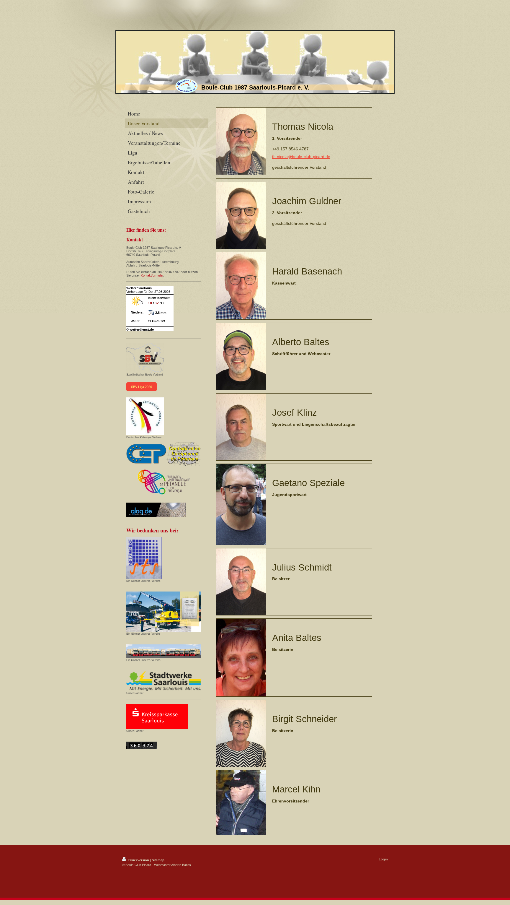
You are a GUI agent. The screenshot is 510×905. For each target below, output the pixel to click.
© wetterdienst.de (140, 329)
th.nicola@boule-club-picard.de (301, 156)
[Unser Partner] (163, 681)
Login (383, 859)
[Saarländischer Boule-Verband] (145, 358)
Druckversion (139, 860)
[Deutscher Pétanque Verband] (145, 416)
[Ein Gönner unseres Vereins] (144, 558)
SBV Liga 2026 (141, 387)
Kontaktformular (152, 275)
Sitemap (158, 860)
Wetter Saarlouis (139, 288)
